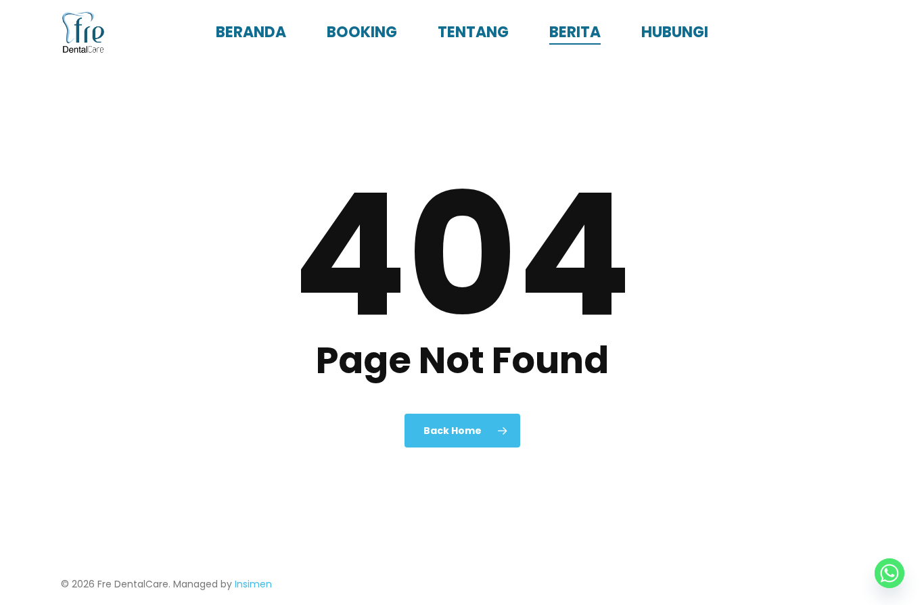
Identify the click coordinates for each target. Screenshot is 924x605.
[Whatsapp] (889, 573)
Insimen (253, 584)
